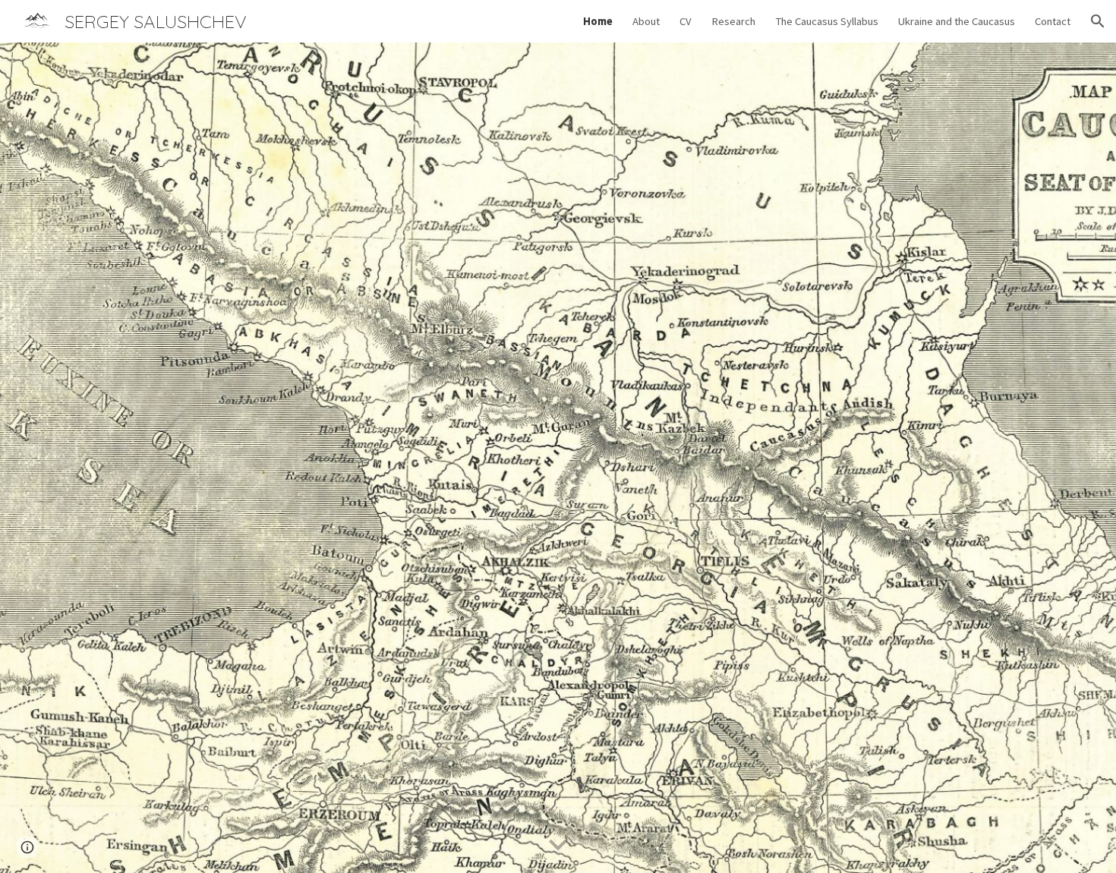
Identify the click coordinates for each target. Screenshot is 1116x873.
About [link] (646, 21)
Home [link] (598, 21)
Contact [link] (1052, 21)
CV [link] (685, 21)
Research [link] (733, 21)
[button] (1098, 21)
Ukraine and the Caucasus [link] (956, 21)
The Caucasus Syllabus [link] (826, 21)
